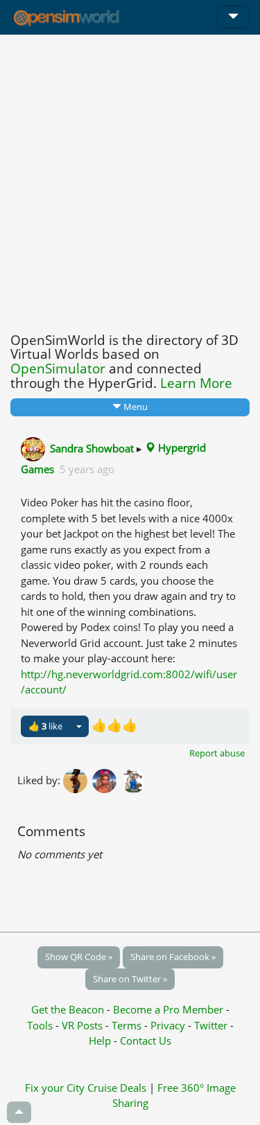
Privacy (167, 1025)
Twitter (210, 1025)
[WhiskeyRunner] (134, 780)
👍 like (45, 726)
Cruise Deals (116, 1088)
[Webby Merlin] (106, 780)
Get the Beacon (67, 1009)
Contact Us (145, 1040)
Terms (128, 1025)
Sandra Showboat (92, 447)
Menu (134, 406)
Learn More (196, 383)
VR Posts (83, 1025)
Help (100, 1040)
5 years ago (87, 469)
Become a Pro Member (169, 1009)
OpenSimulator (57, 369)
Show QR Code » (78, 956)
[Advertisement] (130, 180)
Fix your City (55, 1088)
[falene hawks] (77, 780)
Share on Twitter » (130, 979)
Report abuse (217, 753)
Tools (41, 1025)
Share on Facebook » (173, 956)
